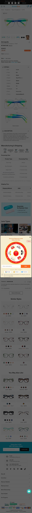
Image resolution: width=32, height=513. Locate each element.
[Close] (30, 237)
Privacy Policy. (10, 275)
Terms (29, 241)
